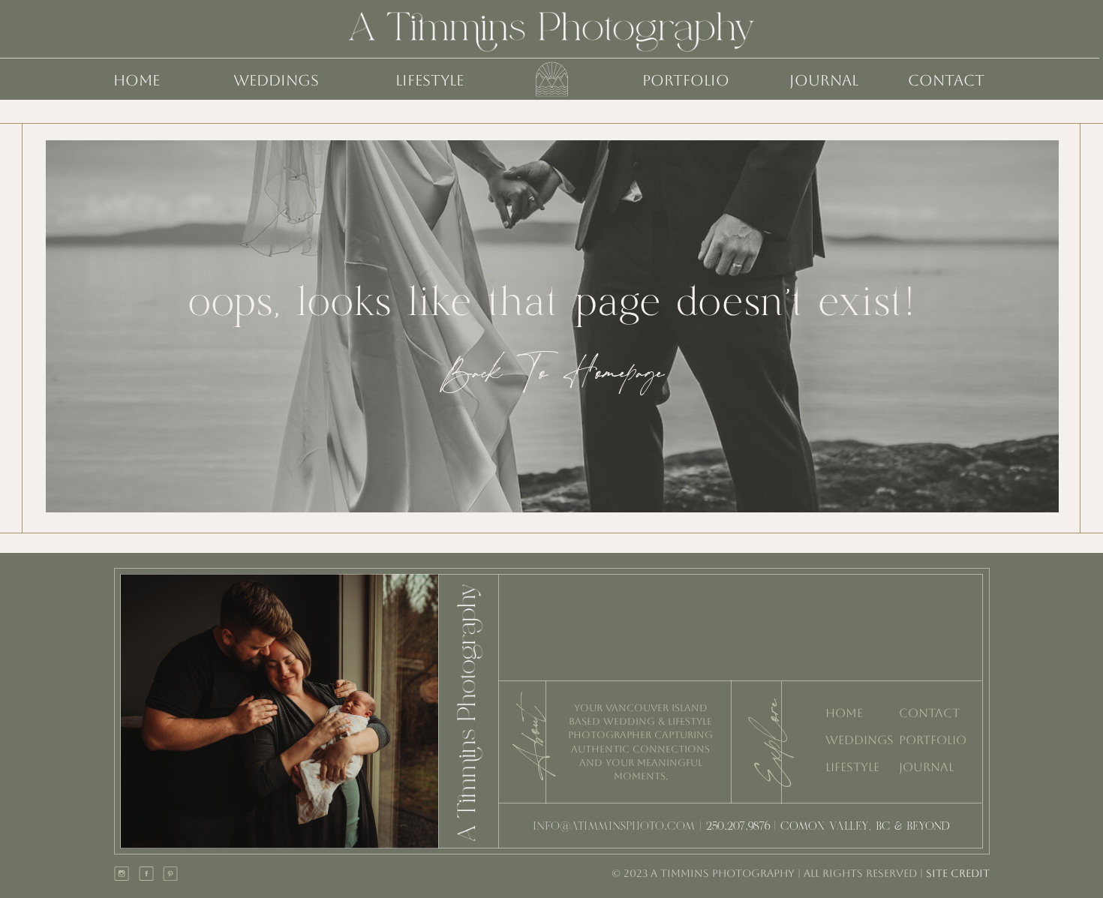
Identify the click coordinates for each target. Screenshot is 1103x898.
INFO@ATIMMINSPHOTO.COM (614, 827)
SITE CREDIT (956, 873)
